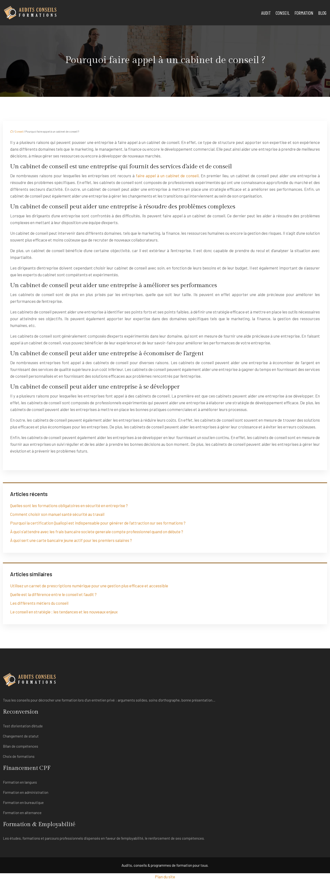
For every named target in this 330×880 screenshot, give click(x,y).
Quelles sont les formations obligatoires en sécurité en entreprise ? (69, 505)
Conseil (283, 13)
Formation (303, 13)
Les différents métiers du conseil (39, 603)
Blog (322, 13)
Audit (266, 13)
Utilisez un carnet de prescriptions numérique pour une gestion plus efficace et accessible (89, 585)
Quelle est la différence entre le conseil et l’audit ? (53, 594)
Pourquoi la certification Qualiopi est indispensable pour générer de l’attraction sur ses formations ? (98, 522)
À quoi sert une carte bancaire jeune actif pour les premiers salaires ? (71, 540)
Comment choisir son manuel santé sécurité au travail (57, 514)
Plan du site (165, 876)
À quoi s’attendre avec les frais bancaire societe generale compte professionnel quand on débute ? (96, 531)
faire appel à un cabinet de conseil (167, 175)
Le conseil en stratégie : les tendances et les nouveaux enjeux (64, 611)
